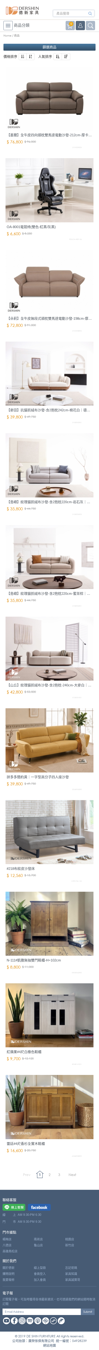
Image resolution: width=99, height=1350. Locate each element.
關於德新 (9, 1267)
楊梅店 (7, 1239)
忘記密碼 (71, 1267)
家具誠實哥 (72, 1279)
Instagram (22, 1320)
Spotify (29, 1320)
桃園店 (69, 1239)
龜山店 (38, 1245)
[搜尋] (90, 15)
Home (7, 36)
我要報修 (9, 1279)
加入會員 (40, 1279)
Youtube (6, 1320)
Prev (26, 1174)
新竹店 (69, 1245)
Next (72, 1174)
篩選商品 (49, 47)
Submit (87, 1312)
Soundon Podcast (53, 1320)
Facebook (14, 1320)
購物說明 (9, 1273)
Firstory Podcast (61, 1320)
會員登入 (40, 1273)
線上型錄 (40, 1267)
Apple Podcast (37, 1320)
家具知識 (71, 1273)
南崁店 (38, 1239)
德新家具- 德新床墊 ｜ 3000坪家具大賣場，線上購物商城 (22, 11)
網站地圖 (49, 1345)
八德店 (7, 1245)
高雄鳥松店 (10, 1251)
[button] (23, 56)
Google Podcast (45, 1320)
